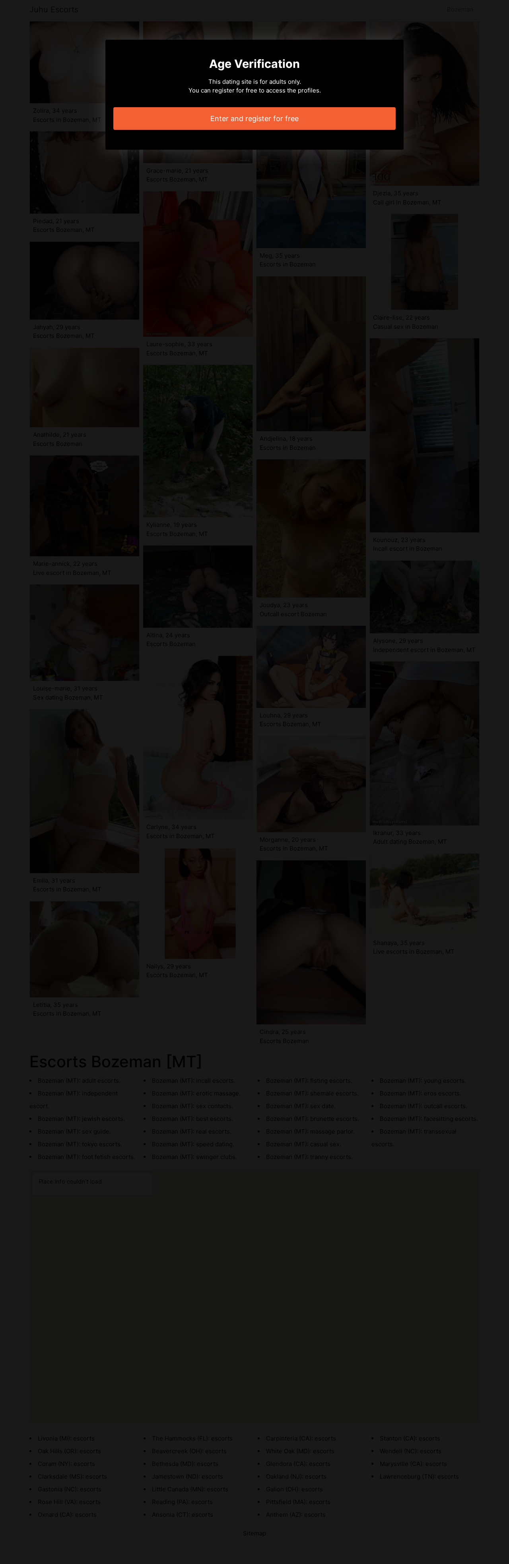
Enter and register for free (254, 118)
